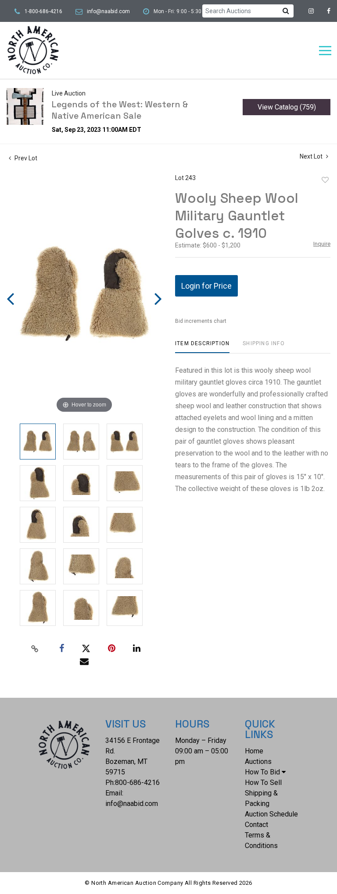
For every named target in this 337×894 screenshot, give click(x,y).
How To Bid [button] (262, 772)
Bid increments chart (200, 321)
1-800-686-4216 (43, 11)
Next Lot (312, 156)
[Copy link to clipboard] (35, 648)
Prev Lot (25, 158)
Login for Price (206, 285)
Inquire (321, 243)
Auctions (258, 761)
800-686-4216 (137, 782)
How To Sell (263, 782)
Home (254, 751)
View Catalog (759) (287, 107)
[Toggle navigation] (325, 50)
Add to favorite (325, 180)
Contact (256, 824)
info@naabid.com (108, 11)
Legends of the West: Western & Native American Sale (120, 110)
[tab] (202, 346)
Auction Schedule (271, 814)
